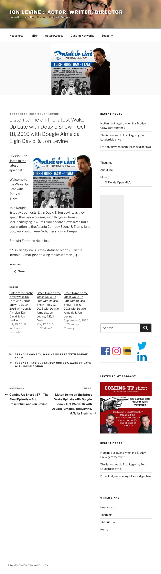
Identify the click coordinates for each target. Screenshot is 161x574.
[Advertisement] (112, 253)
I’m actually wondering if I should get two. (125, 146)
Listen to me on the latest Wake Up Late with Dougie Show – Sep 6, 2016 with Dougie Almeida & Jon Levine (76, 304)
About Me (106, 169)
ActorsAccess (54, 35)
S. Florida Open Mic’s (118, 182)
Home (104, 529)
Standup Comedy (28, 354)
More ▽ (105, 177)
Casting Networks (82, 35)
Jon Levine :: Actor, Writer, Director (66, 12)
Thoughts (106, 162)
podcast (22, 363)
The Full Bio (107, 522)
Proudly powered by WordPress (28, 565)
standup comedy (55, 363)
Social (106, 35)
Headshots (16, 35)
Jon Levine (50, 114)
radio (35, 363)
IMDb (34, 35)
